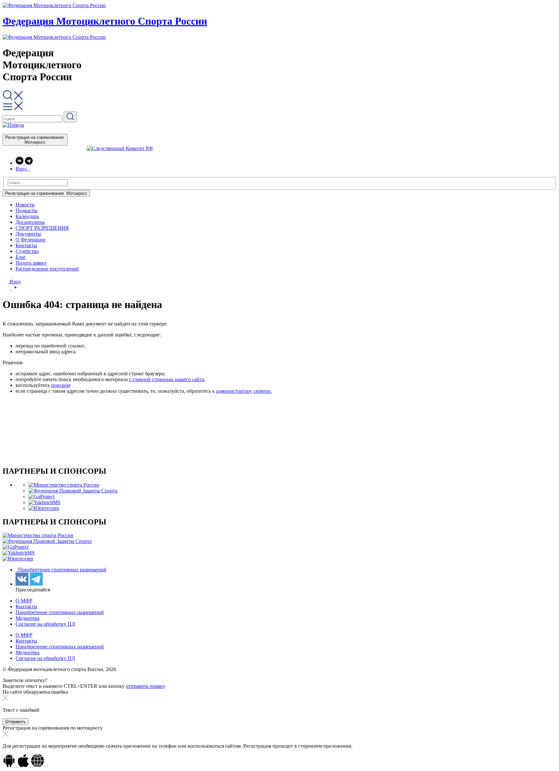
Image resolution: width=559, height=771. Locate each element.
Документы (28, 234)
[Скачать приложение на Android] (10, 765)
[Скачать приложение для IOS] (24, 765)
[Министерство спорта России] (63, 485)
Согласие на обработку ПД (45, 624)
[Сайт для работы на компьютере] (37, 765)
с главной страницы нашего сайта (166, 379)
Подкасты (27, 210)
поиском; (61, 385)
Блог (21, 257)
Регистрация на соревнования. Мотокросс (35, 140)
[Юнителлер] (43, 508)
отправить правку (145, 686)
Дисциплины (30, 222)
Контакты (26, 245)
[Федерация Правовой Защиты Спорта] (72, 490)
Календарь (27, 216)
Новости (25, 204)
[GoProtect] (41, 496)
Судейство (27, 251)
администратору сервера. (244, 391)
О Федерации (31, 239)
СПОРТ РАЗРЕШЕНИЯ (42, 228)
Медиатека (27, 618)
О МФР (24, 600)
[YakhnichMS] (44, 502)
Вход (14, 281)
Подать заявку (31, 263)
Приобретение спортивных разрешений (61, 569)
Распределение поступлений (47, 268)
